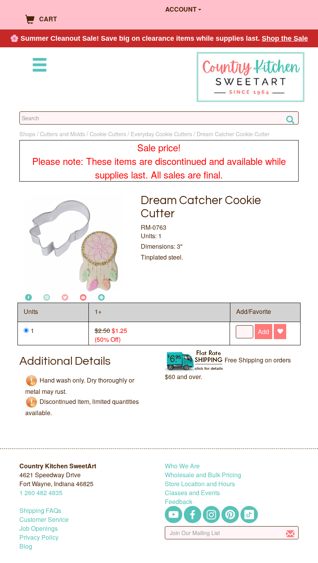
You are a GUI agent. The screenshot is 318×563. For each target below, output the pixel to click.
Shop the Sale (285, 38)
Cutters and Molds (62, 134)
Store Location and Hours (200, 483)
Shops (27, 134)
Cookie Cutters (108, 134)
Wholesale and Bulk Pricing (203, 474)
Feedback (178, 501)
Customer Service (44, 519)
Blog (25, 546)
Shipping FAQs (40, 510)
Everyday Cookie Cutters (161, 134)
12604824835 (40, 492)
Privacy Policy (39, 537)
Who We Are (182, 465)
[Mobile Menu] (38, 66)
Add (263, 331)
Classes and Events (192, 492)
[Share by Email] (83, 296)
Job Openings (38, 528)
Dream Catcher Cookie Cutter (233, 134)
